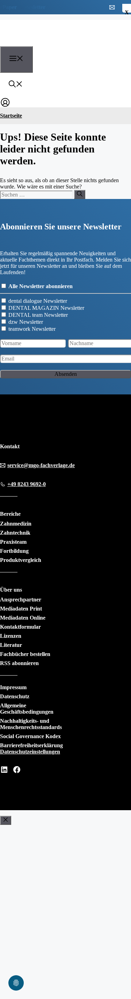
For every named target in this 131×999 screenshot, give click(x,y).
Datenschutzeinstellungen (30, 752)
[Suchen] (79, 194)
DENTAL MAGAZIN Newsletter (46, 308)
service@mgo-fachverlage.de (41, 465)
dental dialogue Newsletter (37, 301)
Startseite (11, 116)
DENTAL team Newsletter (38, 315)
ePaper (8, 7)
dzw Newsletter (25, 322)
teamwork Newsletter (32, 329)
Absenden (65, 374)
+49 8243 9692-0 (26, 484)
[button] (15, 85)
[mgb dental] (38, 42)
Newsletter (32, 7)
